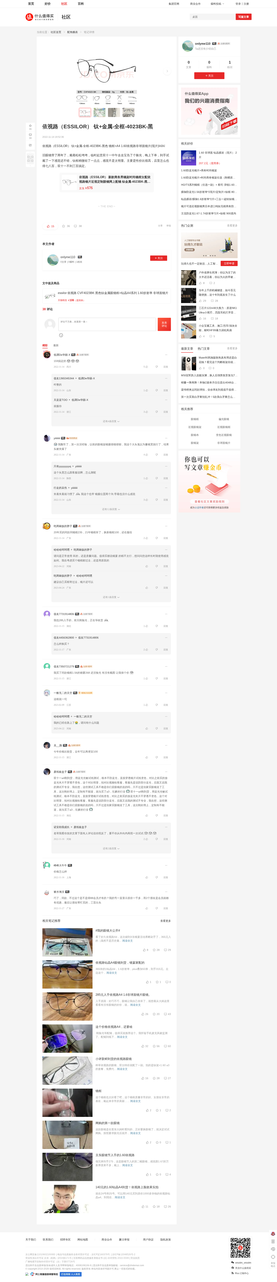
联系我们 (48, 1239)
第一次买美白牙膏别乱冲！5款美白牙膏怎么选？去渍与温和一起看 (220, 396)
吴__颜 (58, 745)
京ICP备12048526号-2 (123, 1254)
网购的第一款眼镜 (108, 1123)
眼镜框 (195, 419)
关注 (160, 258)
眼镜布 (195, 434)
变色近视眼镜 (224, 434)
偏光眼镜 (224, 419)
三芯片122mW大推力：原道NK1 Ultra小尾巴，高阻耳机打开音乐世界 (218, 310)
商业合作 (195, 3)
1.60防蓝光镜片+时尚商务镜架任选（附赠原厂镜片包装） (215, 177)
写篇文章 (243, 16)
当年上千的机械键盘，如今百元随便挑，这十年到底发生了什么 (217, 292)
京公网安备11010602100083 (40, 1254)
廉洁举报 (124, 1239)
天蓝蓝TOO (60, 399)
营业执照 (135, 1258)
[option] (209, 250)
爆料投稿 (216, 3)
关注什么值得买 (243, 1268)
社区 (64, 3)
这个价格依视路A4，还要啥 (114, 1026)
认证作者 (199, 507)
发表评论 (164, 324)
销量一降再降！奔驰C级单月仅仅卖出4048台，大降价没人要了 (218, 382)
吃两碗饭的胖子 (63, 526)
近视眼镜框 (223, 427)
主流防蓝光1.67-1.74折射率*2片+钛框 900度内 (208, 213)
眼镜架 (195, 442)
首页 (31, 3)
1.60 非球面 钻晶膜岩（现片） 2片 (218, 155)
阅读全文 (127, 940)
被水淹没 (59, 891)
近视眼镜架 (194, 427)
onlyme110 (202, 43)
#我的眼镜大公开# (108, 930)
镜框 (99, 1091)
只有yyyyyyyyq (62, 466)
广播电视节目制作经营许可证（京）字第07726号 (50, 1261)
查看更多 (165, 920)
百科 (81, 3)
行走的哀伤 (60, 487)
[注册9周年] (223, 43)
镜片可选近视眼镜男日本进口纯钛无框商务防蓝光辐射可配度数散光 (220, 206)
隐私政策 (165, 1239)
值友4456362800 (64, 637)
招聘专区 (65, 1239)
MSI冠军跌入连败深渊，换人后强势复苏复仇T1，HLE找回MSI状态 (220, 375)
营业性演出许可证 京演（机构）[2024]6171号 (48, 1258)
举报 (168, 225)
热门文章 (204, 348)
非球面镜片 (223, 442)
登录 (238, 3)
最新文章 (187, 348)
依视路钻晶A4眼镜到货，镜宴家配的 (120, 962)
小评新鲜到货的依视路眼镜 (114, 1058)
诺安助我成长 (62, 827)
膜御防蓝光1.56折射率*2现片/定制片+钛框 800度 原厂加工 (215, 191)
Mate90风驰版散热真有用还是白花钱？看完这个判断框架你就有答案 (218, 360)
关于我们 (30, 1239)
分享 (160, 225)
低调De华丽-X (62, 354)
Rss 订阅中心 (242, 1273)
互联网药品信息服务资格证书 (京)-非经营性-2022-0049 (101, 1258)
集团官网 (174, 3)
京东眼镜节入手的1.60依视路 (115, 1155)
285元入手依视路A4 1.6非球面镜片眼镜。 (124, 994)
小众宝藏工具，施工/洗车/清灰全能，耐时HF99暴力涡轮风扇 (218, 328)
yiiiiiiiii (57, 438)
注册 (246, 3)
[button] (167, 71)
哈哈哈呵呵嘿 (62, 549)
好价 (48, 3)
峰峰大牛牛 (60, 865)
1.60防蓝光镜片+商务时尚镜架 (199, 170)
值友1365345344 (64, 378)
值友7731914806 (64, 614)
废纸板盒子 (60, 771)
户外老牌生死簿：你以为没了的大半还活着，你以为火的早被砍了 (217, 275)
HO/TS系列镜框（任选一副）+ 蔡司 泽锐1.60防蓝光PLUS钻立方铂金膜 (223, 184)
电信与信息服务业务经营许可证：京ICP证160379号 (83, 1254)
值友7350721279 (64, 666)
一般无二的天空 (63, 692)
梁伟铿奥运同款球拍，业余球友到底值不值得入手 (210, 389)
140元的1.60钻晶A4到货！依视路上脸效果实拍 (127, 1187)
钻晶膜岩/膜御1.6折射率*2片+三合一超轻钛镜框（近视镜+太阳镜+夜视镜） (225, 199)
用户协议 (148, 1239)
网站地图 (82, 1239)
